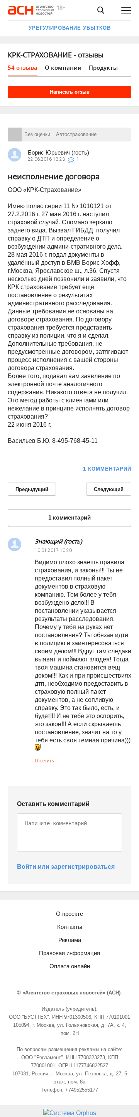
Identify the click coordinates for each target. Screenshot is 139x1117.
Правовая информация (69, 953)
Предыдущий (31, 489)
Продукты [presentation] (103, 67)
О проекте (69, 913)
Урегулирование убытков (70, 28)
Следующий (109, 489)
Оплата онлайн (69, 966)
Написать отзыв (70, 92)
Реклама (69, 940)
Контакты (69, 927)
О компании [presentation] (63, 67)
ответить (44, 761)
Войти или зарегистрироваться (66, 866)
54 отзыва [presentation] (22, 67)
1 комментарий (107, 469)
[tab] (22, 70)
